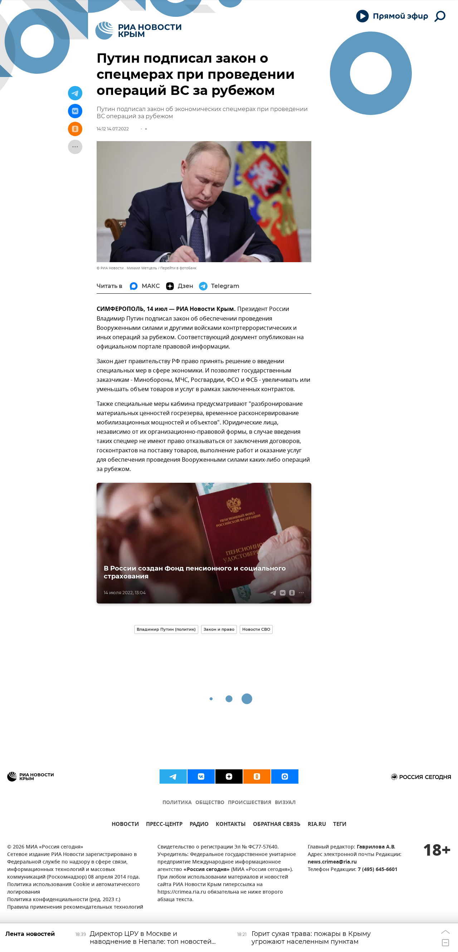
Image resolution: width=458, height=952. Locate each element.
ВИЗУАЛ (285, 803)
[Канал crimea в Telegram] (173, 776)
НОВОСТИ (125, 825)
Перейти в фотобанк (178, 268)
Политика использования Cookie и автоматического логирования (73, 888)
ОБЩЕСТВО (209, 803)
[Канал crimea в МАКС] (284, 776)
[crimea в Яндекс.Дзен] (229, 776)
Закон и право (219, 629)
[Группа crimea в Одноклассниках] (257, 776)
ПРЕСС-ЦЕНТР (164, 825)
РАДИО (199, 825)
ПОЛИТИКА (177, 803)
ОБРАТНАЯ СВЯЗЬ (277, 825)
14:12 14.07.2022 (113, 128)
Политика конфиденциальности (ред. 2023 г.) (63, 900)
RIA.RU (317, 825)
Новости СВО (256, 629)
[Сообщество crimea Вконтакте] (201, 776)
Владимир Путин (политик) (166, 629)
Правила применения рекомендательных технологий (75, 907)
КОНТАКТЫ (231, 825)
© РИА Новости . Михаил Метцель (127, 268)
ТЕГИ (339, 825)
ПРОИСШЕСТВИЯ (249, 803)
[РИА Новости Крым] (138, 30)
